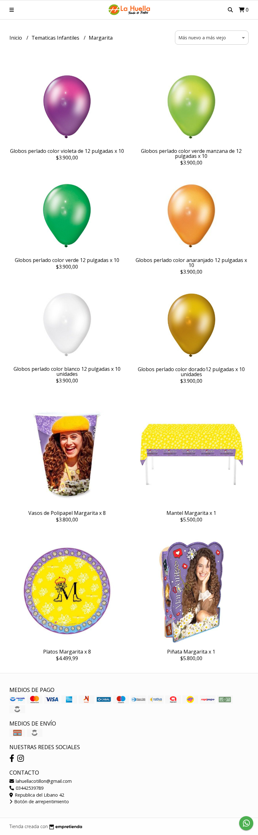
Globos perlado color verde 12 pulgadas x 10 (67, 260)
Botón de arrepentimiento (41, 801)
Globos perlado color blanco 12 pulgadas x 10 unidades (67, 371)
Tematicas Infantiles (56, 37)
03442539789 (28, 788)
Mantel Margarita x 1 (191, 512)
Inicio (16, 37)
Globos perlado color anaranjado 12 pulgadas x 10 (191, 263)
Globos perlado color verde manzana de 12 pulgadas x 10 (191, 153)
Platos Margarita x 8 (67, 651)
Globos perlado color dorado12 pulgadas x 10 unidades (191, 372)
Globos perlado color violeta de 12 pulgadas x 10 (67, 151)
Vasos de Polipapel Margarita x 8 (67, 512)
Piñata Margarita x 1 (191, 651)
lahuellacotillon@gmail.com (43, 781)
